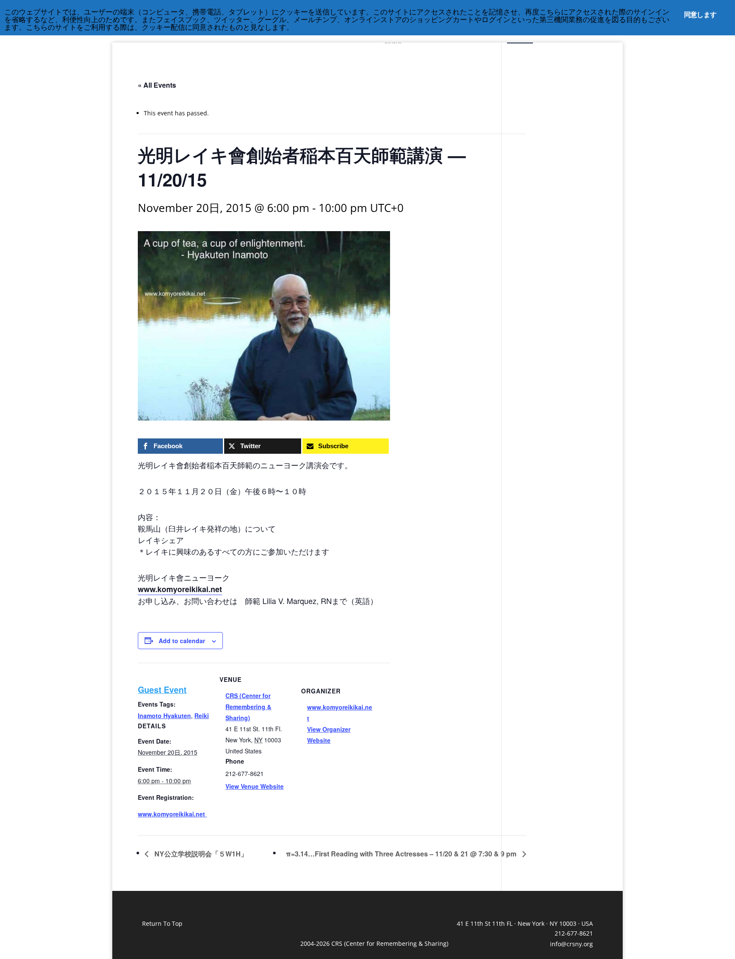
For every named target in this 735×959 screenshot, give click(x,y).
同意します (700, 14)
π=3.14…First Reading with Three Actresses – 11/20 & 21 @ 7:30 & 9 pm (402, 854)
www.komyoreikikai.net (180, 589)
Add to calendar (182, 640)
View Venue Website (254, 786)
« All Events (157, 85)
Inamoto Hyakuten (164, 715)
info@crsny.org (571, 944)
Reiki (201, 715)
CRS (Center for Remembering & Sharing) (248, 706)
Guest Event (162, 690)
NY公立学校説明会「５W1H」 (200, 854)
